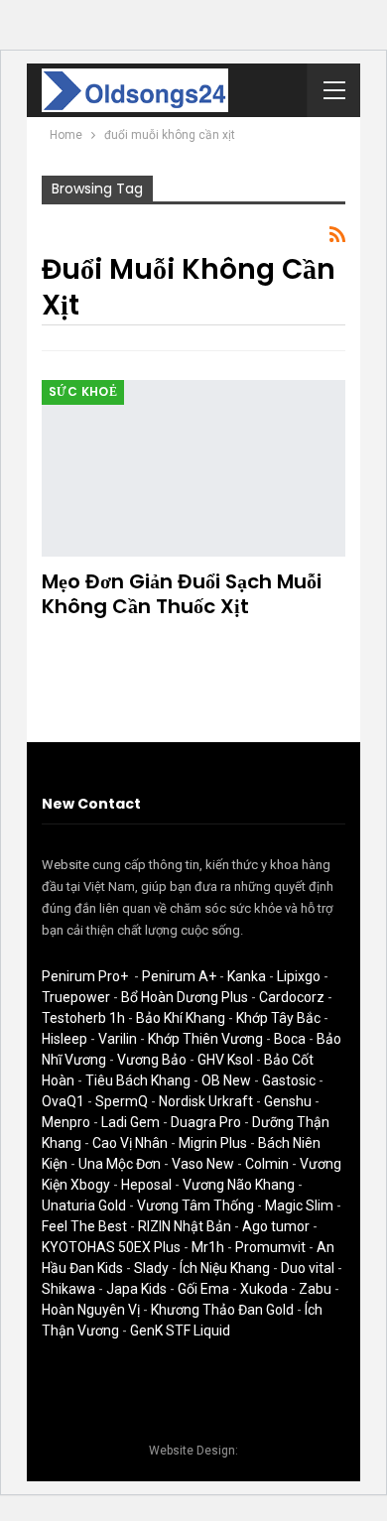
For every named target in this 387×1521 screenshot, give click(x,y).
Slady (151, 1268)
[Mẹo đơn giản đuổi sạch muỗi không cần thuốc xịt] (193, 468)
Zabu (315, 1289)
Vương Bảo (152, 1060)
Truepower (76, 997)
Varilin (117, 1039)
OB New (226, 1080)
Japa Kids (136, 1289)
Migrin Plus (213, 1143)
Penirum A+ (179, 976)
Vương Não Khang (239, 1185)
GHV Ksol (225, 1060)
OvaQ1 (63, 1101)
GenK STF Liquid (180, 1330)
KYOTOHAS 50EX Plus (111, 1247)
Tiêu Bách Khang (138, 1080)
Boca (290, 1039)
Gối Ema (203, 1289)
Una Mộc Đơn (119, 1164)
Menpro (66, 1122)
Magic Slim (299, 1205)
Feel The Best (84, 1226)
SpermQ (121, 1101)
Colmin (267, 1164)
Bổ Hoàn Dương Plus (184, 997)
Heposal (146, 1185)
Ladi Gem (130, 1122)
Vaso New (203, 1164)
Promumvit (270, 1247)
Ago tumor (276, 1226)
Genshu (288, 1101)
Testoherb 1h (83, 1018)
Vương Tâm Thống (195, 1205)
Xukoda (264, 1289)
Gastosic (289, 1080)
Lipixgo (299, 976)
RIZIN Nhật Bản (184, 1226)
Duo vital (307, 1268)
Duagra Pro (206, 1122)
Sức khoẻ (83, 391)
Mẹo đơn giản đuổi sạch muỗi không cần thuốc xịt (182, 594)
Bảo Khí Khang (180, 1018)
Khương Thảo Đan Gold (222, 1310)
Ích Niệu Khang (225, 1268)
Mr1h (208, 1247)
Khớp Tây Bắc (278, 1018)
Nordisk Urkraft (206, 1101)
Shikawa (68, 1289)
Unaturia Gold (84, 1205)
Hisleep (64, 1039)
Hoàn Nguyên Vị (91, 1310)
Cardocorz (291, 997)
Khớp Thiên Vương (205, 1039)
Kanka (246, 976)
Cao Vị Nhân (130, 1143)
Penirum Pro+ (85, 976)
